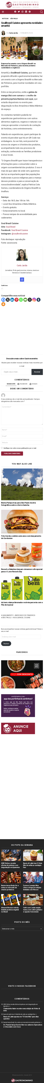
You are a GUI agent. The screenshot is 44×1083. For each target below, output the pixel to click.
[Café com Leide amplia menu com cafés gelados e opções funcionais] (33, 899)
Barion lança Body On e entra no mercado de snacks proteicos (10, 887)
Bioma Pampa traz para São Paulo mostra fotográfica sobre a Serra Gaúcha (18, 504)
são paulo (7, 617)
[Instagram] (22, 280)
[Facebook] (3, 300)
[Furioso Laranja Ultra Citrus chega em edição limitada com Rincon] (33, 877)
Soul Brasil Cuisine (19, 230)
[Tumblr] (39, 300)
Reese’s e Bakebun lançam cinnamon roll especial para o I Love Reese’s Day (21, 570)
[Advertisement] (22, 328)
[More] (3, 304)
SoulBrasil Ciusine (22, 617)
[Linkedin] (12, 300)
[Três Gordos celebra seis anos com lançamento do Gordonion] (22, 521)
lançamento (8, 615)
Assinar (37, 372)
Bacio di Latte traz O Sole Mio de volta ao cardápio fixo (32, 865)
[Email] (25, 300)
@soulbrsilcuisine (20, 233)
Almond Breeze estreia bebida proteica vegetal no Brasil (10, 910)
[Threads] (30, 300)
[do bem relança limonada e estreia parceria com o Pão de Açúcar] (22, 588)
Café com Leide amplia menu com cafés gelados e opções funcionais (32, 910)
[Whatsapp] (21, 300)
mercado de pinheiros (25, 615)
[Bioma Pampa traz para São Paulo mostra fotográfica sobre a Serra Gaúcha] (22, 484)
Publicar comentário (12, 453)
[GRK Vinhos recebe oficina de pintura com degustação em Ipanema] (11, 855)
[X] (8, 300)
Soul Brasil (10, 227)
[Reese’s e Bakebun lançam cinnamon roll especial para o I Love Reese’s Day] (22, 555)
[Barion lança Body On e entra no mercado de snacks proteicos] (11, 877)
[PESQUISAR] (41, 11)
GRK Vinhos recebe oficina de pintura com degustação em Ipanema (10, 865)
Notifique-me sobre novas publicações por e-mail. (20, 448)
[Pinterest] (17, 300)
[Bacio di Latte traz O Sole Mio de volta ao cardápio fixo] (33, 855)
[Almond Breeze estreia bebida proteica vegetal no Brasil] (11, 899)
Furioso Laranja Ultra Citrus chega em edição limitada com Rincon (32, 887)
